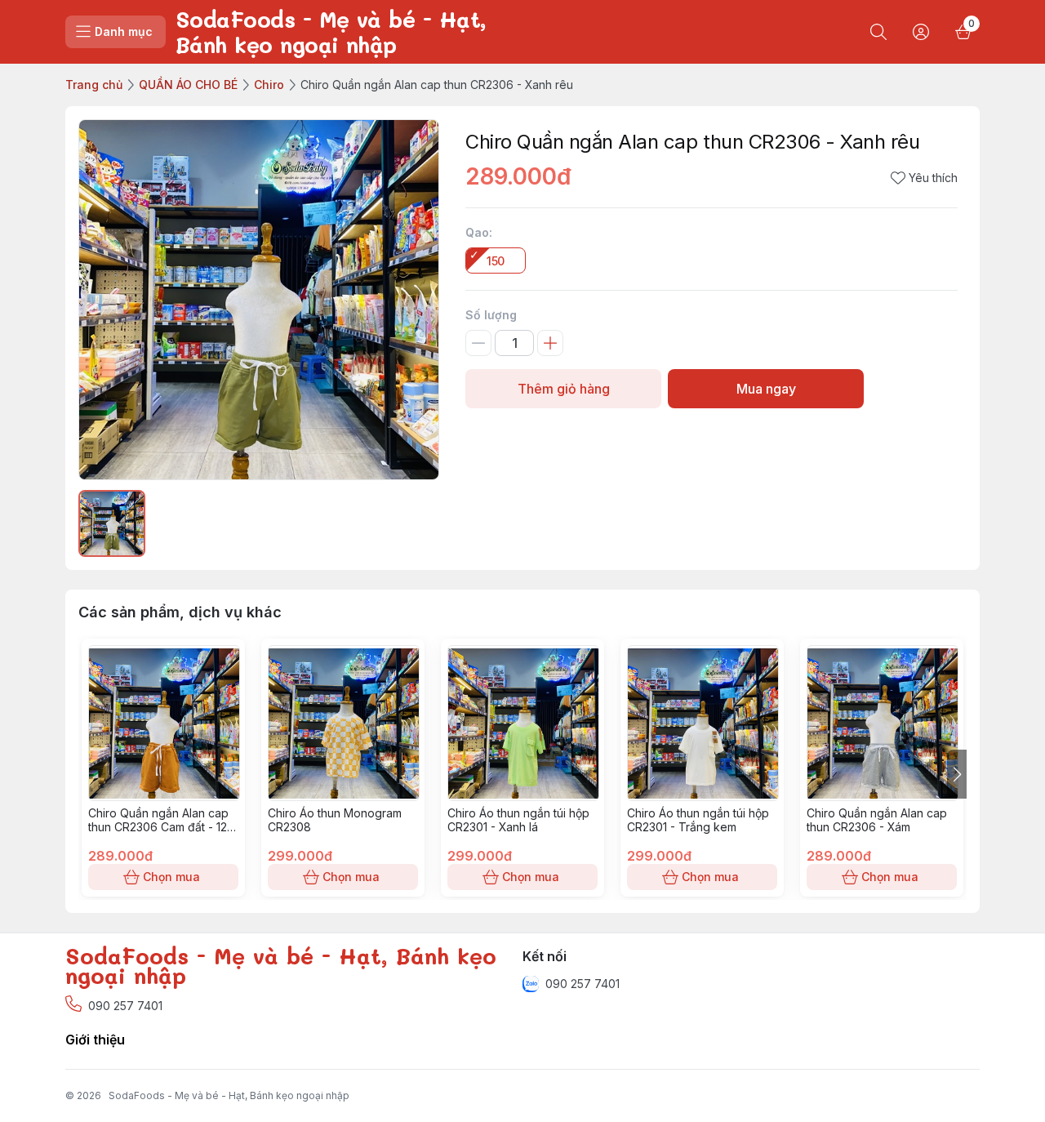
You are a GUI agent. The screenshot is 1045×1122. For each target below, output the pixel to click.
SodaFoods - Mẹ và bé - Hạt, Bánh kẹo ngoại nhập (229, 1095)
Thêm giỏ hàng (564, 389)
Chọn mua (171, 877)
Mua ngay (766, 389)
